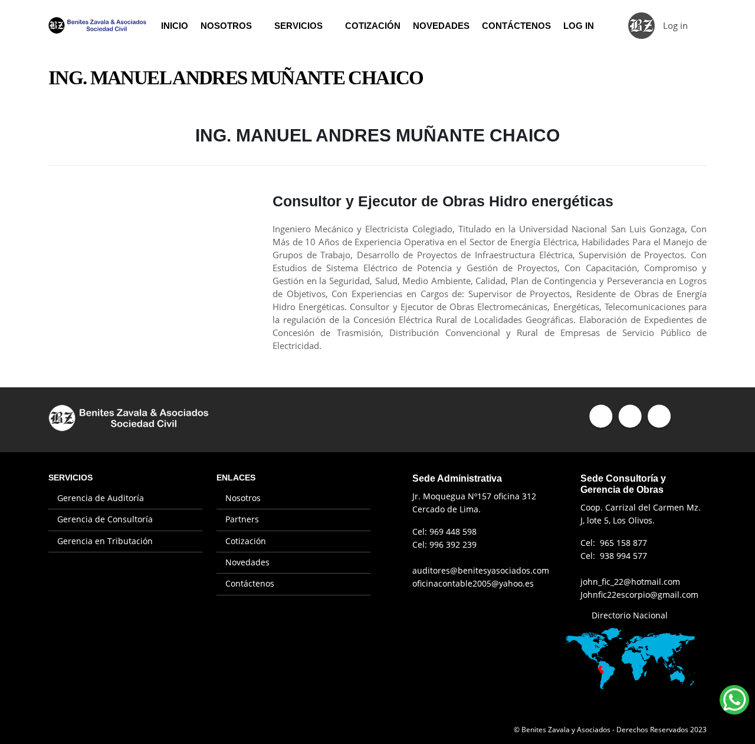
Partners (242, 519)
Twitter (629, 415)
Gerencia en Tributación (105, 541)
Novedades (441, 26)
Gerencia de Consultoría (105, 519)
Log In (578, 26)
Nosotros (226, 26)
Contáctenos (516, 26)
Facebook (600, 415)
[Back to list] (55, 139)
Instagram (658, 415)
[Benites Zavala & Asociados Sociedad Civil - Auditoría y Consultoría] (97, 25)
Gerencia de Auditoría (100, 498)
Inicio (174, 26)
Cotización (373, 26)
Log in (675, 25)
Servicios (298, 26)
